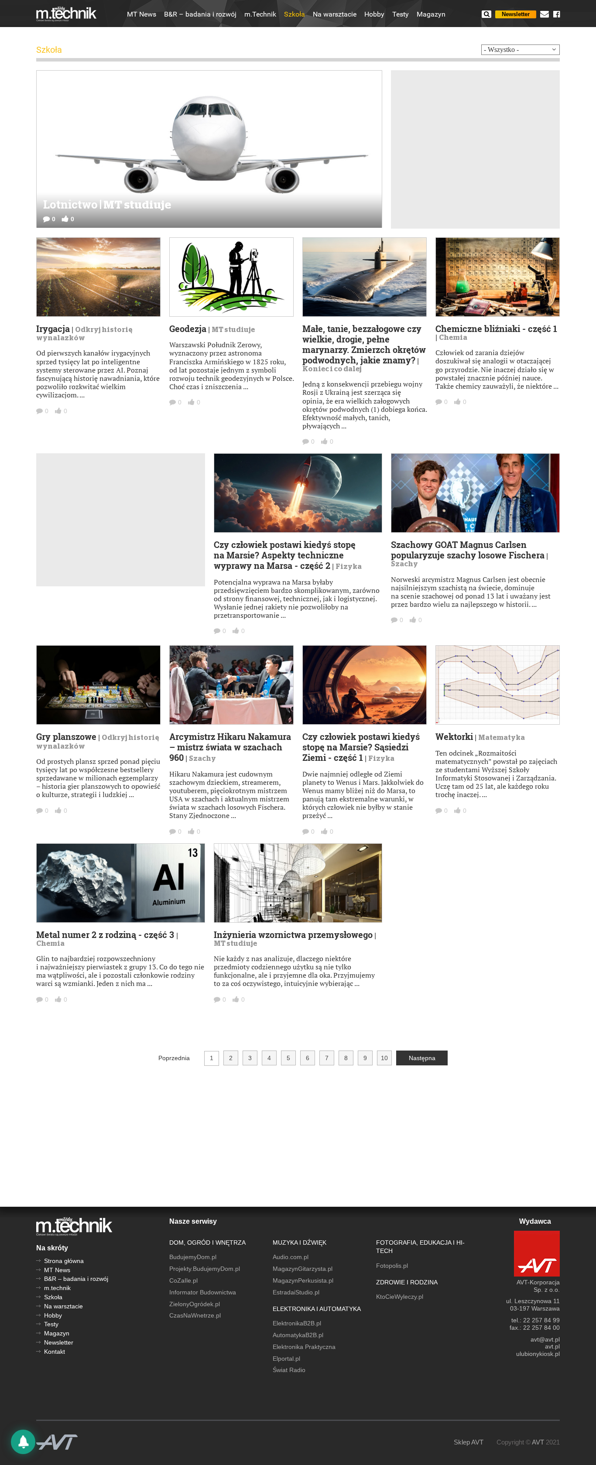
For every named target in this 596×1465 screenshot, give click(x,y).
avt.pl (552, 1346)
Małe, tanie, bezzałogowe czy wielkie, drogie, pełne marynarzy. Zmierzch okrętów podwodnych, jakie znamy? (364, 344)
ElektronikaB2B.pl (297, 1323)
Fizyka (349, 566)
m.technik (57, 1287)
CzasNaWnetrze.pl (195, 1315)
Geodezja (187, 328)
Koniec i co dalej (332, 369)
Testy (400, 14)
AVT (538, 1442)
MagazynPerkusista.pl (303, 1280)
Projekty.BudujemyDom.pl (204, 1268)
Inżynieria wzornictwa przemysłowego (293, 934)
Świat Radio (289, 1369)
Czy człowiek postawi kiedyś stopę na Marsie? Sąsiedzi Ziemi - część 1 (361, 747)
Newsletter (516, 14)
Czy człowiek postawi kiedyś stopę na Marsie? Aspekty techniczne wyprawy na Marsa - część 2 (285, 555)
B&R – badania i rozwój (200, 14)
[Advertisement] (475, 148)
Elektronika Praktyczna (304, 1346)
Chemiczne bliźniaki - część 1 (496, 328)
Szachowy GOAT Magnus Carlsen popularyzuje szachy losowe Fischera (468, 550)
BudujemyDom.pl (192, 1256)
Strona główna (64, 1260)
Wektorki (454, 736)
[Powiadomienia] (23, 1442)
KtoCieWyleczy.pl (399, 1296)
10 (384, 1057)
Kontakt (54, 1351)
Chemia (453, 337)
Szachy (404, 564)
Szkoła (294, 14)
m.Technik (260, 14)
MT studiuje (233, 329)
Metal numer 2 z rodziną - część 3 (106, 934)
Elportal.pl (286, 1358)
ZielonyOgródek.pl (194, 1304)
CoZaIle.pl (183, 1280)
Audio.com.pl (290, 1256)
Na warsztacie (334, 14)
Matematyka (501, 737)
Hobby (374, 14)
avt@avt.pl (545, 1339)
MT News (141, 14)
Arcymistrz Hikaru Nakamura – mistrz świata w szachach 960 (230, 747)
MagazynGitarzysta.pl (302, 1268)
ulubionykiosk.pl (538, 1353)
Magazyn (431, 14)
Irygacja (53, 328)
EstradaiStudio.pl (296, 1292)
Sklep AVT (468, 1442)
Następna (422, 1057)
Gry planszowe (66, 736)
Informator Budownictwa (202, 1292)
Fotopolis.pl (392, 1265)
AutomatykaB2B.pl (298, 1335)
